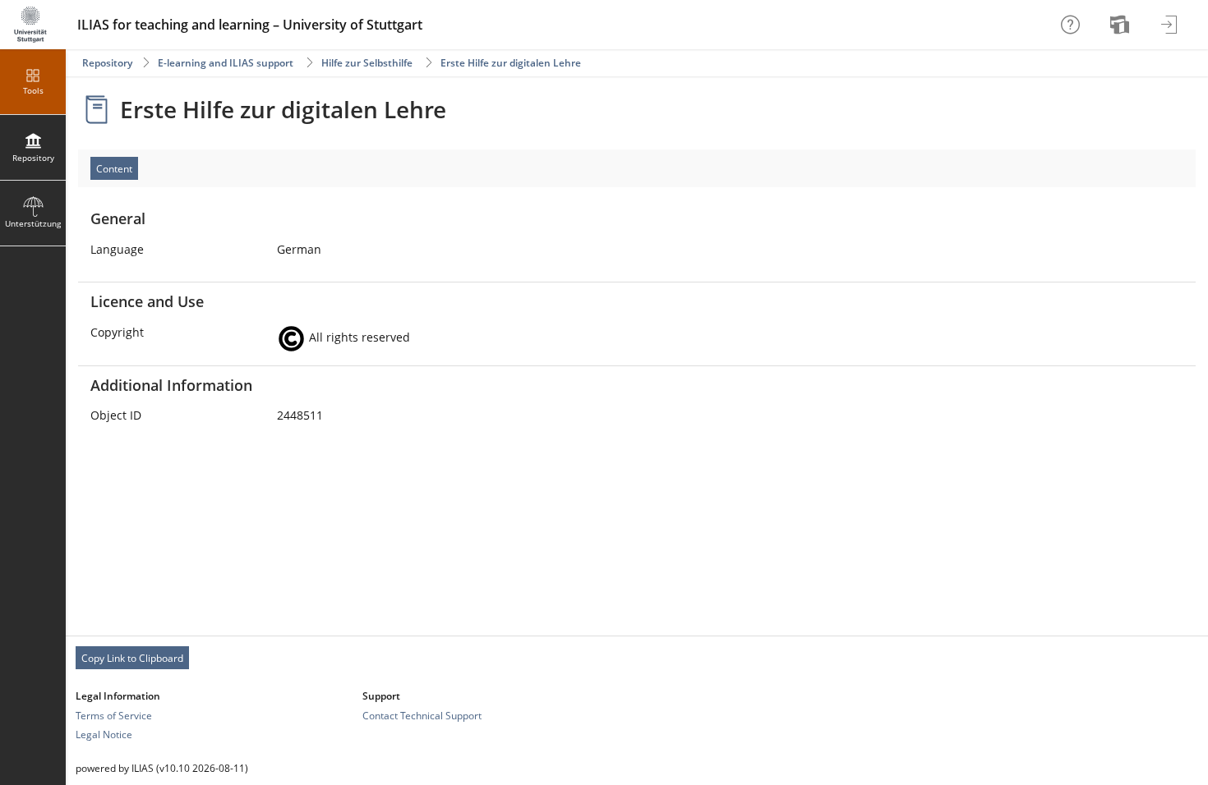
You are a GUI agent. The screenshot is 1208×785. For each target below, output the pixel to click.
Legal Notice (104, 734)
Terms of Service (114, 716)
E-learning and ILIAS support (225, 63)
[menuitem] (1121, 24)
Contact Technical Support (422, 716)
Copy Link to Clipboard (132, 658)
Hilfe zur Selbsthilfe (367, 63)
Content (114, 169)
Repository (107, 63)
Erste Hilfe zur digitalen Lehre (510, 63)
